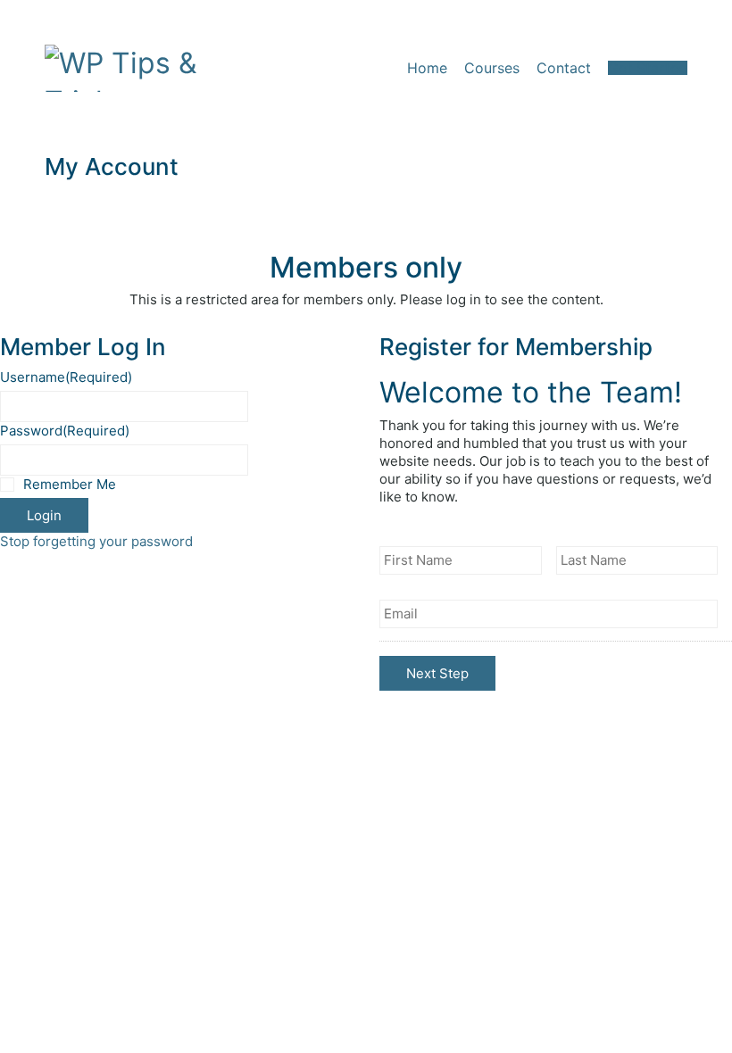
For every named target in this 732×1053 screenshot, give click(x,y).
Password (64, 430)
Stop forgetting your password (96, 541)
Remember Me (69, 484)
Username (66, 377)
